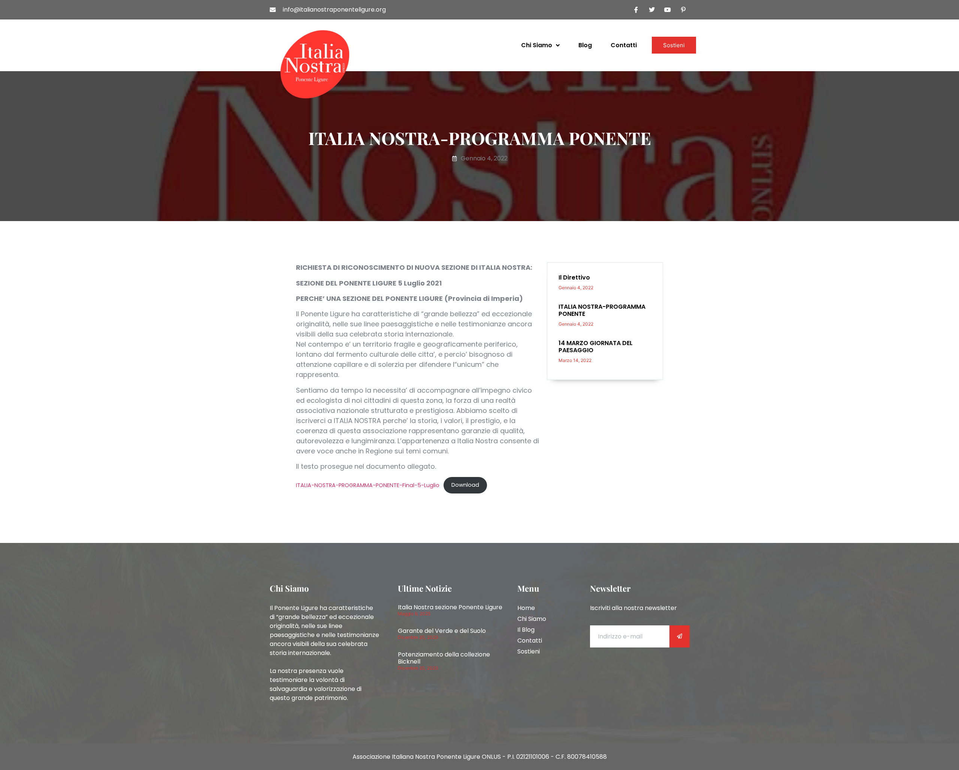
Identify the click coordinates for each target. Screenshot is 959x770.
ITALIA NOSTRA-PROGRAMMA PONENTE (602, 310)
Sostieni (674, 45)
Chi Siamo (536, 45)
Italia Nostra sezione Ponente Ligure (451, 607)
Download (465, 485)
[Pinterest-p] (683, 10)
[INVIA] (679, 636)
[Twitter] (652, 10)
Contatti (624, 45)
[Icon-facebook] (636, 10)
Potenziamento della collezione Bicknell (444, 658)
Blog (585, 45)
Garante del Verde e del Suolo (442, 630)
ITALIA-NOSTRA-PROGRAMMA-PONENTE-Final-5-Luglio (367, 485)
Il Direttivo (574, 277)
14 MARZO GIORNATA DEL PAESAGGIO (596, 346)
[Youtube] (668, 10)
